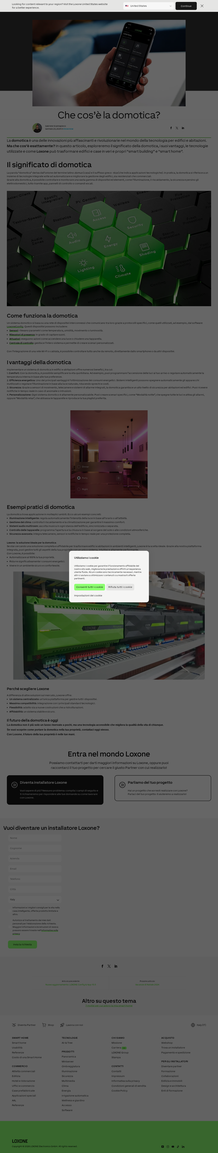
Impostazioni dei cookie (88, 595)
